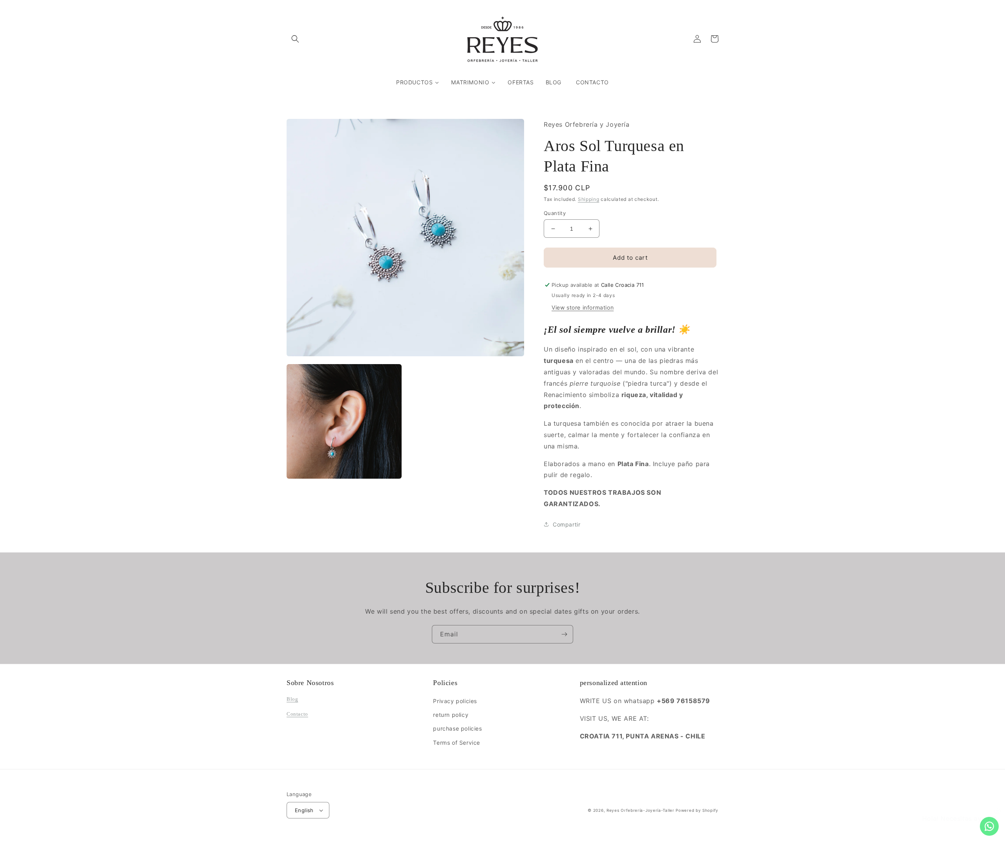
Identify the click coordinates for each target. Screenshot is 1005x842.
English (304, 810)
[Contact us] (989, 826)
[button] (295, 38)
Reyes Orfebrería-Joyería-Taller (640, 810)
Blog (292, 699)
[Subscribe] (564, 634)
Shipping (588, 199)
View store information (583, 307)
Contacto (297, 714)
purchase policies (457, 728)
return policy (450, 714)
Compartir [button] (566, 524)
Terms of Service (456, 742)
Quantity (555, 213)
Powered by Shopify (697, 810)
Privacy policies (455, 701)
